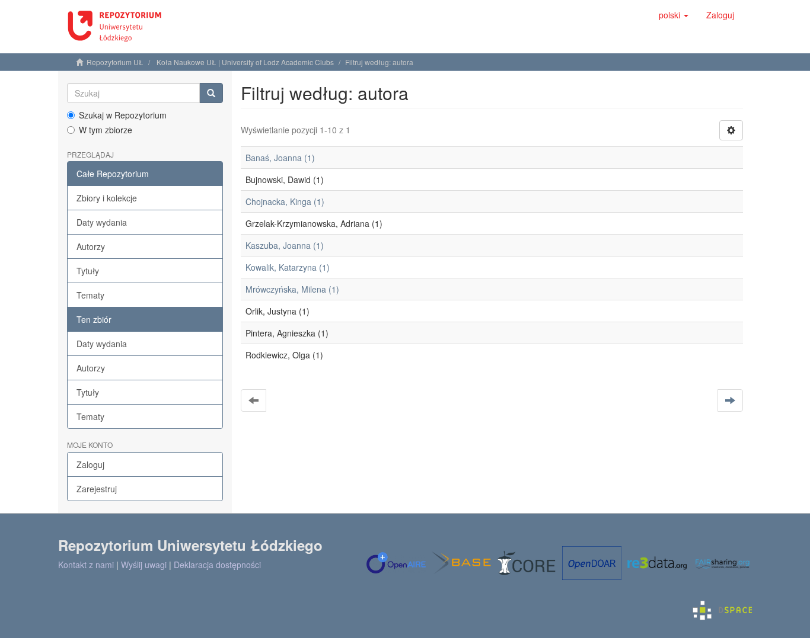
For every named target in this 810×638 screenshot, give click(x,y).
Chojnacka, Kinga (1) (284, 201)
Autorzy (90, 246)
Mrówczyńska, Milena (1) (292, 289)
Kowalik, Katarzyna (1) (287, 267)
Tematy (90, 295)
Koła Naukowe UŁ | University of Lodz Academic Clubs (245, 62)
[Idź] (211, 93)
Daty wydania (101, 222)
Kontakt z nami (86, 564)
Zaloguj (90, 464)
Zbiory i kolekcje (106, 198)
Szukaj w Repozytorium (123, 115)
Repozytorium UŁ (115, 62)
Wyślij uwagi (144, 564)
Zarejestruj (96, 489)
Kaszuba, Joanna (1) (284, 245)
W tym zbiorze (105, 130)
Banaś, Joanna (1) (280, 157)
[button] (673, 15)
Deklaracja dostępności (217, 564)
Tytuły (87, 271)
